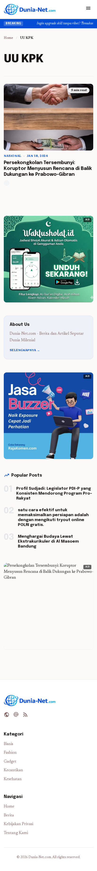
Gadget (10, 762)
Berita (9, 816)
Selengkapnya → (25, 350)
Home (8, 38)
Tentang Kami (16, 833)
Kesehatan (13, 779)
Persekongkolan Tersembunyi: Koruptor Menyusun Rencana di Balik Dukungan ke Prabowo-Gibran (48, 168)
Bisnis (8, 744)
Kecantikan (13, 770)
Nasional (12, 156)
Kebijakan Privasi (18, 824)
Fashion (10, 753)
